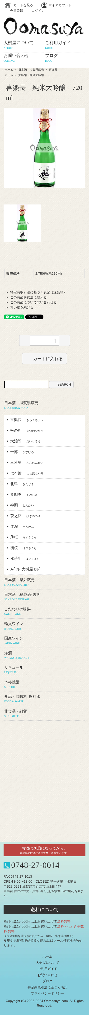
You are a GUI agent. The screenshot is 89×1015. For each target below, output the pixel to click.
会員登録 (16, 11)
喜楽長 (53, 69)
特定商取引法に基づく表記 (47, 987)
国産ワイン (13, 640)
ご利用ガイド (58, 44)
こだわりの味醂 (17, 611)
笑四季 (24, 494)
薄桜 (23, 537)
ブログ (47, 981)
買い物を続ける (21, 307)
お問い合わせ (47, 975)
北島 (22, 484)
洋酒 (16, 655)
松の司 (26, 430)
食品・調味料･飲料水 (22, 699)
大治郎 (25, 441)
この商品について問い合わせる (33, 302)
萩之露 (25, 516)
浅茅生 (24, 558)
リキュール (13, 669)
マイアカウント (60, 5)
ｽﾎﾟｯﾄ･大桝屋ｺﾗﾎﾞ (27, 569)
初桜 (23, 548)
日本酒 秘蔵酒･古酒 (22, 597)
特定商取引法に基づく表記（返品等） (38, 292)
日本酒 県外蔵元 (19, 582)
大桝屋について (18, 44)
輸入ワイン (13, 626)
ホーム (9, 69)
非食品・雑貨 (15, 713)
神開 (22, 505)
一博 (22, 452)
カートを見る (23, 5)
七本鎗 (26, 473)
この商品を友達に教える (28, 297)
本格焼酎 (11, 684)
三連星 (26, 462)
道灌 (22, 526)
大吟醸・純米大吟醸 (31, 75)
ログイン (38, 11)
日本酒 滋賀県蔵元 (31, 69)
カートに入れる (48, 358)
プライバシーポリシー (47, 993)
